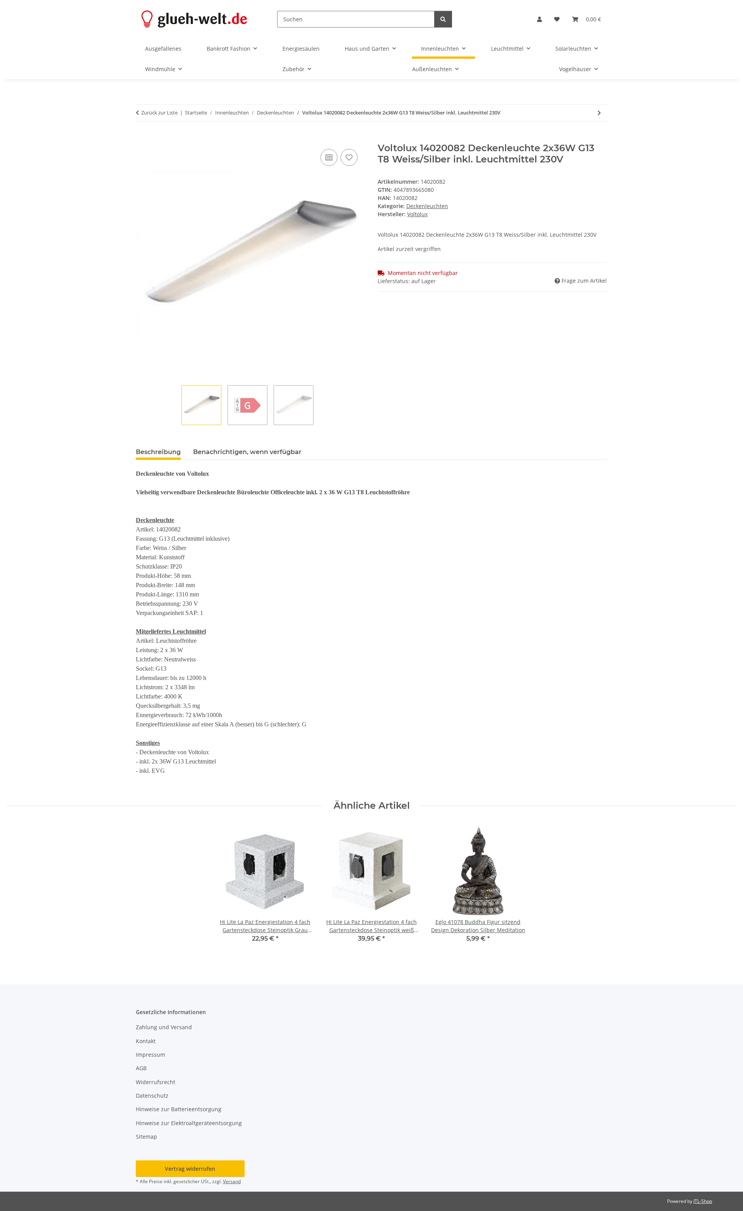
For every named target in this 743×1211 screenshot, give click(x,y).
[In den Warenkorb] (142, 138)
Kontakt (146, 1041)
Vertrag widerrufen (190, 1168)
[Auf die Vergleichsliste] (328, 157)
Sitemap (146, 1136)
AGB (141, 1068)
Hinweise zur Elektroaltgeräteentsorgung (189, 1123)
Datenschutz (152, 1095)
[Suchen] (443, 19)
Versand (232, 1181)
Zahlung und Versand (164, 1027)
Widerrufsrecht (155, 1082)
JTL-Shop (702, 1201)
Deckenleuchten (427, 206)
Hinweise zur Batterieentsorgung (178, 1109)
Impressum (150, 1054)
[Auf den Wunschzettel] (349, 157)
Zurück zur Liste (159, 112)
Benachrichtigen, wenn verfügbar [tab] (247, 452)
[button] (539, 19)
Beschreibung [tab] (158, 452)
